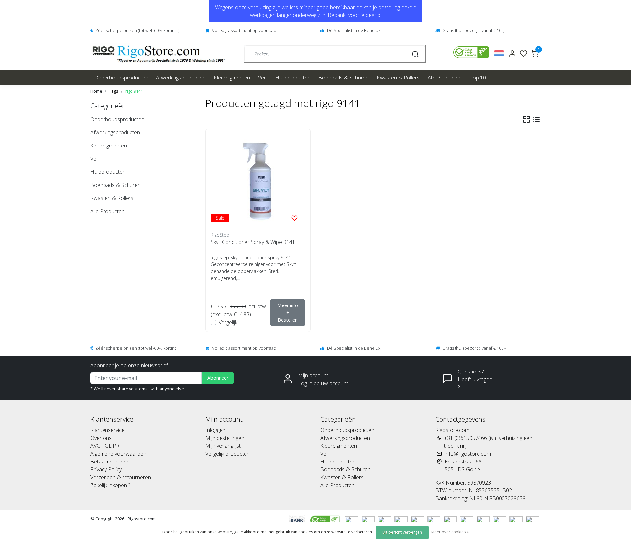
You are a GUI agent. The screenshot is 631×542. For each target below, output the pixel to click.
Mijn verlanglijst (223, 445)
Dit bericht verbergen (402, 532)
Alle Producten (445, 77)
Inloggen (215, 430)
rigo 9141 (134, 91)
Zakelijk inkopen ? (110, 485)
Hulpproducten (293, 77)
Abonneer (217, 378)
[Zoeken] (415, 54)
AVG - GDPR (104, 445)
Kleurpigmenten (232, 77)
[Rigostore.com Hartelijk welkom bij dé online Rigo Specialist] (158, 54)
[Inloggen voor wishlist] (294, 218)
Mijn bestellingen (224, 437)
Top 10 (478, 77)
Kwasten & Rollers (398, 77)
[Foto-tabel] (526, 119)
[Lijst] (536, 119)
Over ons (101, 437)
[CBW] (325, 520)
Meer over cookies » (450, 532)
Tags (113, 91)
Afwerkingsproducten (181, 77)
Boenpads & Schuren (343, 77)
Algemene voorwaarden (118, 453)
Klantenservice (107, 430)
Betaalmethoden (109, 461)
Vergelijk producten (227, 453)
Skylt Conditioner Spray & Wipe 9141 (253, 242)
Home (96, 91)
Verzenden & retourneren (120, 477)
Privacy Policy (106, 469)
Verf (263, 77)
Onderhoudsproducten (121, 77)
